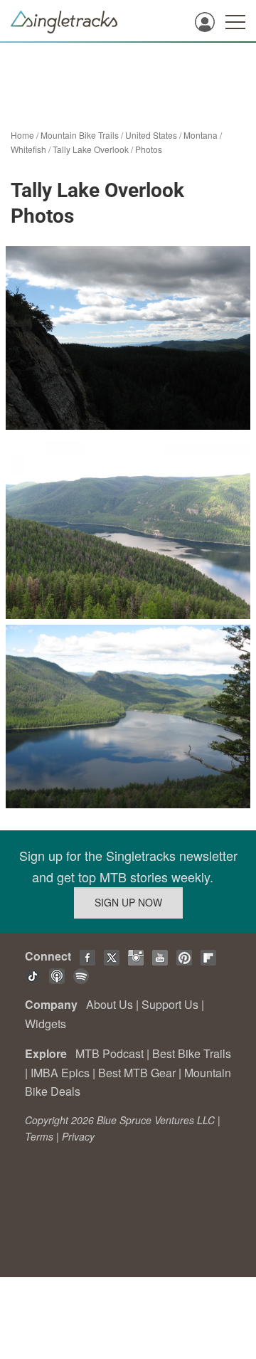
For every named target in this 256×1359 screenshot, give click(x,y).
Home (22, 135)
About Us (109, 1004)
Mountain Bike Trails (80, 135)
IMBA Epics (60, 1072)
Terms (39, 1136)
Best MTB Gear (137, 1072)
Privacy (78, 1136)
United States (151, 135)
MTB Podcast (109, 1053)
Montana (200, 135)
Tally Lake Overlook (91, 149)
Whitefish (28, 149)
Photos (148, 149)
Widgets (45, 1023)
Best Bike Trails (191, 1053)
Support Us (170, 1004)
